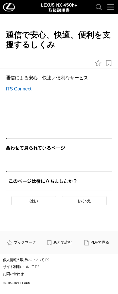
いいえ (84, 201)
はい (33, 201)
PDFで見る (100, 242)
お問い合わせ (13, 274)
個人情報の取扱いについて (23, 260)
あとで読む (62, 242)
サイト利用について (18, 267)
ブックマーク (25, 242)
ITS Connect (18, 88)
